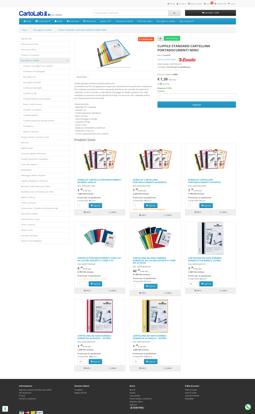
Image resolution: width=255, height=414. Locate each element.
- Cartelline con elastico (31, 110)
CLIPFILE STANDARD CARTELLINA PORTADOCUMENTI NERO (82, 30)
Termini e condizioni (27, 398)
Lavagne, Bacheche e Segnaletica (34, 159)
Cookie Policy (138, 408)
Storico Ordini (191, 393)
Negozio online (136, 401)
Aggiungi (196, 104)
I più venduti (135, 395)
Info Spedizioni (25, 393)
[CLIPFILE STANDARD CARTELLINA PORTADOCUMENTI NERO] (113, 53)
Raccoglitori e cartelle (166, 21)
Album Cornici (27, 230)
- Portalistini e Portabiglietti (33, 71)
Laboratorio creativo (29, 213)
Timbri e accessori (28, 203)
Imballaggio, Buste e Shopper (33, 175)
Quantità (161, 91)
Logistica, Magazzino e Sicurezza (34, 181)
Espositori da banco (29, 235)
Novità (59, 21)
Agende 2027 (105, 21)
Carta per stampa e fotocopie (33, 153)
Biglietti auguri (27, 148)
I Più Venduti (90, 21)
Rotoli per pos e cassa (30, 219)
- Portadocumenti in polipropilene (36, 99)
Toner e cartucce (28, 224)
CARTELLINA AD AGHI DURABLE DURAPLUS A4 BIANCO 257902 (205, 259)
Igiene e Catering (28, 197)
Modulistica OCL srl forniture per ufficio (37, 192)
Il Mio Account (191, 390)
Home (28, 21)
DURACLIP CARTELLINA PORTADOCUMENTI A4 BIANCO (150, 181)
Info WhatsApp (172, 38)
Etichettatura (26, 170)
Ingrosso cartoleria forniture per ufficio (35, 390)
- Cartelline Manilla (29, 115)
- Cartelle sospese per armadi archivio (37, 120)
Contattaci (78, 390)
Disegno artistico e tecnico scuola (35, 137)
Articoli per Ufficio (144, 21)
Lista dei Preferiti (192, 395)
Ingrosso (133, 404)
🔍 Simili (112, 212)
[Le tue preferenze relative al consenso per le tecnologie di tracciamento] (5, 409)
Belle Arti (24, 142)
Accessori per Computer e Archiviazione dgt (39, 208)
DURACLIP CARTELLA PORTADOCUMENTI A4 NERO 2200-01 (99, 181)
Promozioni (74, 21)
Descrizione (82, 77)
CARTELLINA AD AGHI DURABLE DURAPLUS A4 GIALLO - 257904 (149, 337)
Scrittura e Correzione (30, 55)
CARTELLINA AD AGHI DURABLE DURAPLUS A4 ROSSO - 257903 (94, 337)
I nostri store (43, 21)
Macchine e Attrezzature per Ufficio (35, 186)
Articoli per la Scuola (124, 21)
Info (88, 212)
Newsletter (189, 398)
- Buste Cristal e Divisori (31, 104)
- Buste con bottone (30, 131)
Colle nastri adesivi (29, 164)
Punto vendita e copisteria (141, 398)
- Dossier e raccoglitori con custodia (37, 66)
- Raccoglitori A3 (28, 77)
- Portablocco (27, 126)
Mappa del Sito (80, 393)
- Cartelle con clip (29, 93)
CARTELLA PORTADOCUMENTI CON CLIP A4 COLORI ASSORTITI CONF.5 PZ (99, 259)
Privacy (22, 395)
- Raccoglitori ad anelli (31, 82)
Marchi (132, 390)
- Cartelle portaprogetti (31, 88)
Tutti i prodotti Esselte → (167, 59)
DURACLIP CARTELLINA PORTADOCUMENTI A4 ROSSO (204, 181)
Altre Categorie (185, 21)
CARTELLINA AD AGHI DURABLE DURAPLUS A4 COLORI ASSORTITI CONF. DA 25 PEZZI (154, 260)
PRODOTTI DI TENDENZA (31, 241)
